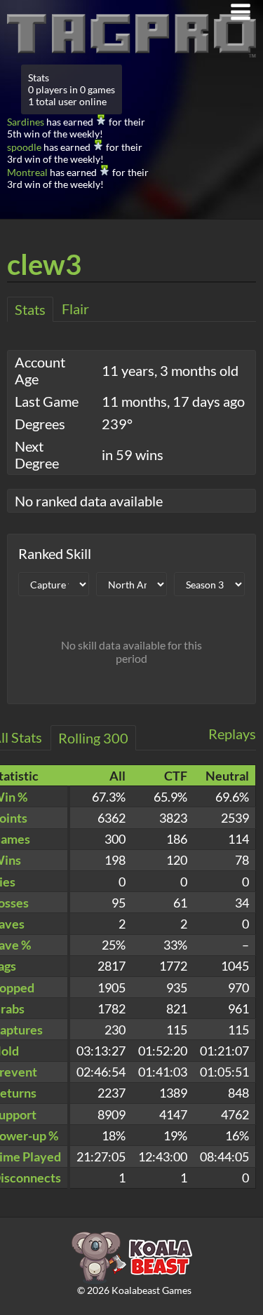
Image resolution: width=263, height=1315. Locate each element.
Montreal (27, 172)
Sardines (25, 122)
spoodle (24, 147)
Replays (232, 733)
